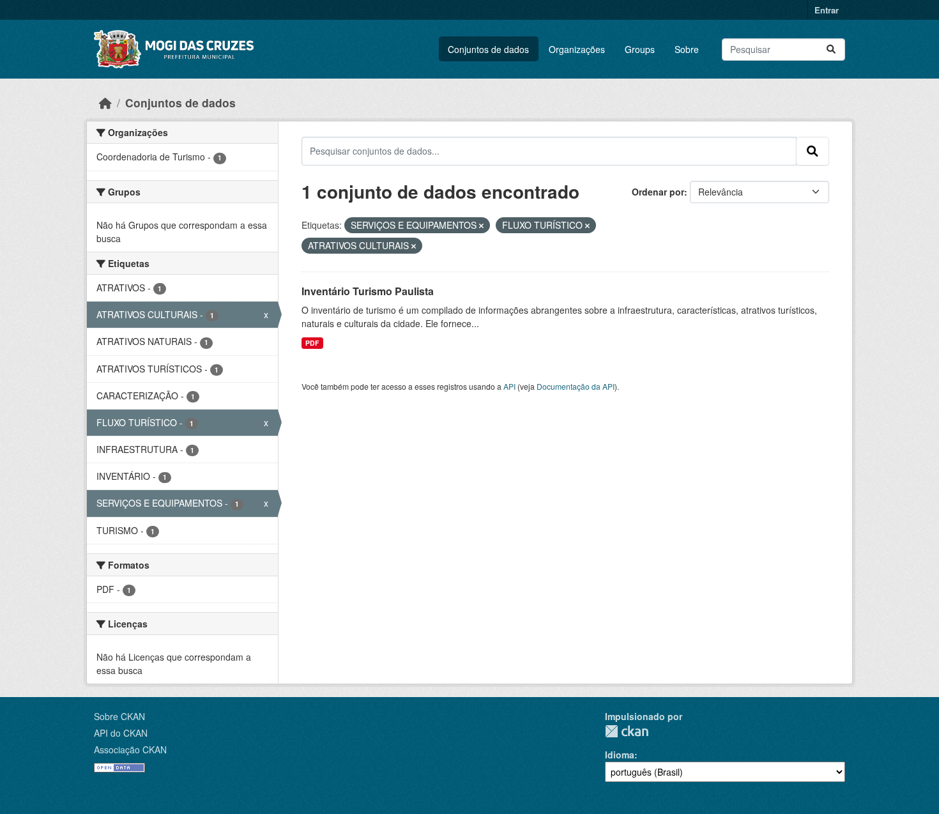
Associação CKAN (130, 749)
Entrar (826, 10)
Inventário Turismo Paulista (368, 291)
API (509, 386)
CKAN (626, 731)
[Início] (105, 103)
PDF (312, 343)
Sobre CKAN (119, 716)
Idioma (619, 754)
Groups (640, 49)
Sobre (687, 49)
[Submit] (831, 49)
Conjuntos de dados (488, 49)
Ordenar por (658, 191)
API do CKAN (121, 732)
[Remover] (481, 225)
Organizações (577, 49)
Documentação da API (576, 386)
